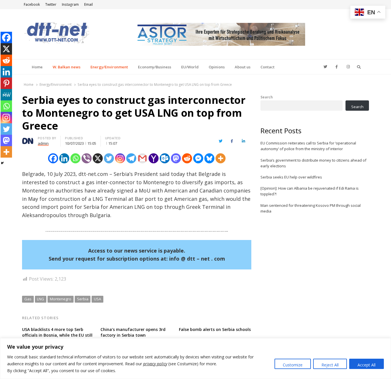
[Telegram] (131, 158)
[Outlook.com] (165, 158)
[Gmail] (142, 158)
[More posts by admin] (27, 139)
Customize (293, 365)
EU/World (190, 67)
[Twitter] (109, 158)
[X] (98, 158)
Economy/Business (154, 67)
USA (97, 298)
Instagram (70, 4)
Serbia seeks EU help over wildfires (291, 177)
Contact (267, 67)
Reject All (330, 365)
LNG (40, 298)
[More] (221, 158)
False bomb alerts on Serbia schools (215, 329)
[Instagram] (120, 158)
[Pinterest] (6, 83)
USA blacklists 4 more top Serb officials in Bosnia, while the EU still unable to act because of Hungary (57, 335)
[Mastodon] (176, 158)
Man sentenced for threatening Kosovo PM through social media (310, 208)
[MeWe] (6, 94)
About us (242, 67)
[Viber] (87, 158)
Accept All (367, 365)
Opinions (217, 67)
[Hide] (2, 163)
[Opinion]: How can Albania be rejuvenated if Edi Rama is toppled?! (309, 191)
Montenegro (60, 298)
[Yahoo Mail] (154, 158)
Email (88, 4)
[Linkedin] (64, 158)
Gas (27, 298)
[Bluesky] (209, 158)
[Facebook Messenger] (198, 158)
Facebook (32, 4)
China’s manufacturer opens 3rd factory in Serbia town (132, 332)
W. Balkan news (66, 67)
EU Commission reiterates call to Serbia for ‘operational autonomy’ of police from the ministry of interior (308, 145)
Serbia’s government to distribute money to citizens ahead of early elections (313, 163)
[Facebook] (53, 158)
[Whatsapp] (75, 158)
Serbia (82, 298)
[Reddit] (187, 158)
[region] (195, 358)
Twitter (50, 4)
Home (37, 67)
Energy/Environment (109, 67)
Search (266, 97)
